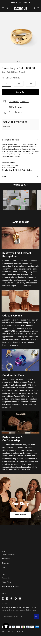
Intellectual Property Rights (10, 586)
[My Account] (34, 8)
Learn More (6, 126)
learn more (20, 515)
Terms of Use (6, 578)
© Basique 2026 (6, 632)
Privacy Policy (6, 582)
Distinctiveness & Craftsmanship (12, 439)
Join (36, 616)
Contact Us (5, 563)
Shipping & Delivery (8, 554)
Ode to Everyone (12, 315)
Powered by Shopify (17, 632)
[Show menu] (3, 8)
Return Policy (6, 559)
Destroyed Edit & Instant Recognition (16, 255)
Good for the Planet (13, 375)
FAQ (3, 567)
